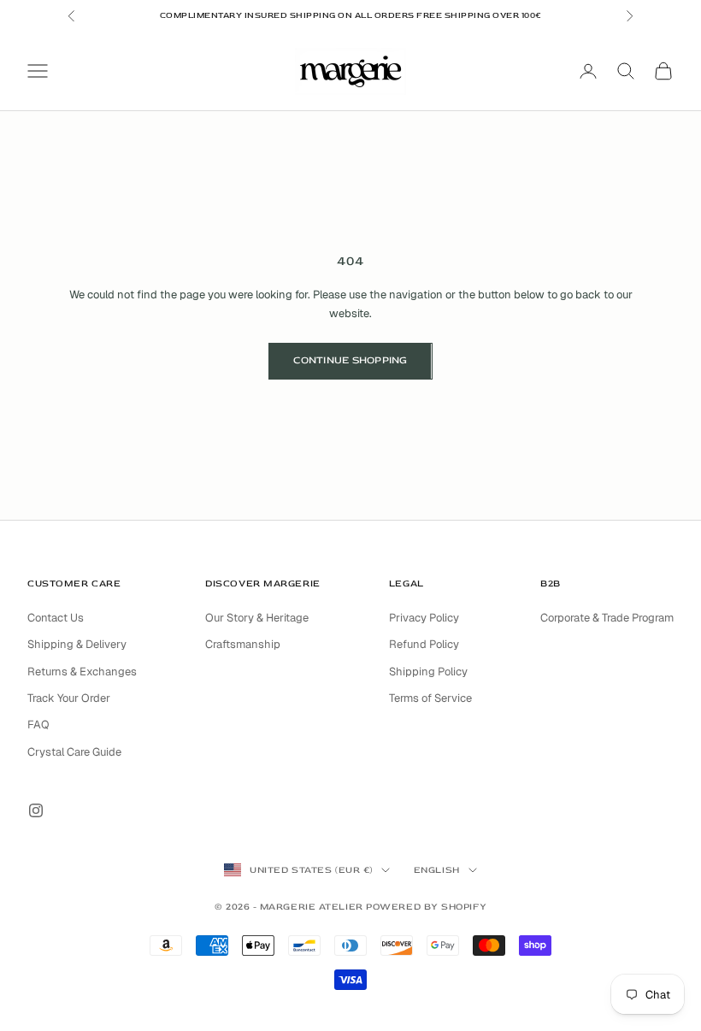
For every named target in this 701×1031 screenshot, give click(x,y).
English (437, 869)
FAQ (38, 724)
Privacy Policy (424, 617)
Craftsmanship (242, 644)
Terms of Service (430, 698)
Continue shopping (350, 360)
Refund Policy (424, 644)
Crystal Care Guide (74, 752)
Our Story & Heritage (257, 617)
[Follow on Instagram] (35, 810)
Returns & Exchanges (82, 671)
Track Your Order (68, 698)
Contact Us (55, 617)
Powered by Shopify (426, 906)
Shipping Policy (428, 671)
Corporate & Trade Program (607, 617)
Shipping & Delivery (77, 644)
